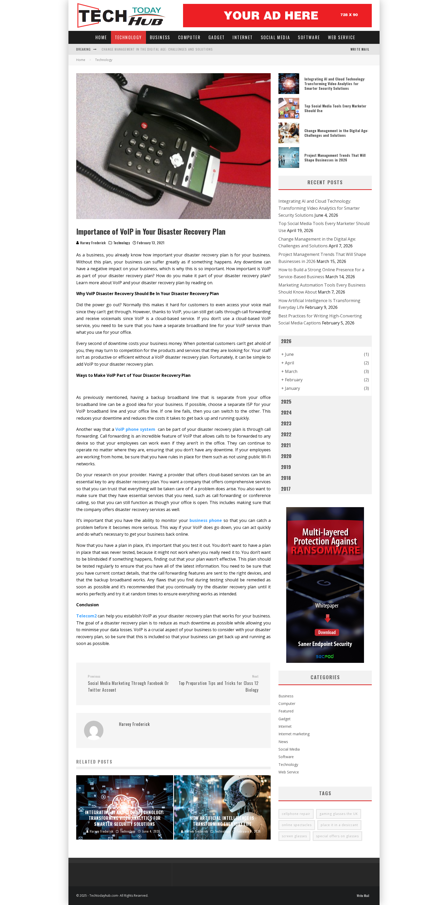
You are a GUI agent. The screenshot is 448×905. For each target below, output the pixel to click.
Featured (285, 711)
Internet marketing (294, 733)
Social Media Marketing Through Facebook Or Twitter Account (128, 683)
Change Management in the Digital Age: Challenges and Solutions (157, 49)
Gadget (216, 37)
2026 (286, 341)
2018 (286, 477)
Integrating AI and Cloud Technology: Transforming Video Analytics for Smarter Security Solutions (334, 83)
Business (160, 37)
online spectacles (297, 825)
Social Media (275, 37)
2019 (286, 467)
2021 (286, 445)
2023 (286, 423)
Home (101, 37)
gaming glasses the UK (338, 814)
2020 (286, 456)
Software (309, 37)
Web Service (341, 37)
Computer (189, 37)
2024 (286, 412)
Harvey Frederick (92, 242)
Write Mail (360, 49)
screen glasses (294, 836)
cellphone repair (296, 814)
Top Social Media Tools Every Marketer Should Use (335, 108)
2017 (286, 488)
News (283, 741)
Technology (128, 37)
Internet (243, 37)
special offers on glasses (337, 836)
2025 (286, 401)
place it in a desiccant (339, 825)
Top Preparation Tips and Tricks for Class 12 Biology (218, 683)
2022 (286, 434)
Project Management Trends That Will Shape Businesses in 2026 (335, 157)
